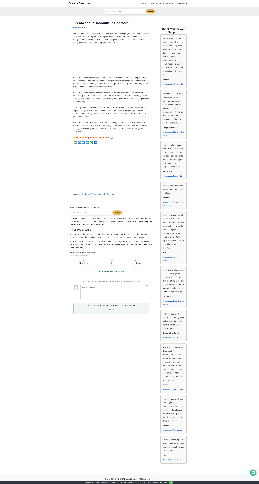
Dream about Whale (170, 338)
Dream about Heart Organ (173, 389)
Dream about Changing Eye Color (173, 133)
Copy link (111, 309)
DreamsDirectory (80, 3)
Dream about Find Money (172, 430)
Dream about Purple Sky (172, 460)
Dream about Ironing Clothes (170, 258)
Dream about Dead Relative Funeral (173, 302)
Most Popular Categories (160, 3)
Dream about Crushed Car (173, 176)
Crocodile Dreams (106, 194)
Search (150, 11)
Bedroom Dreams (89, 194)
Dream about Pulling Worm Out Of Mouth (173, 203)
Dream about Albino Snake (173, 84)
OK (171, 482)
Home (143, 3)
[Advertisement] (111, 61)
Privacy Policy (182, 3)
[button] (172, 3)
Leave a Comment (79, 27)
